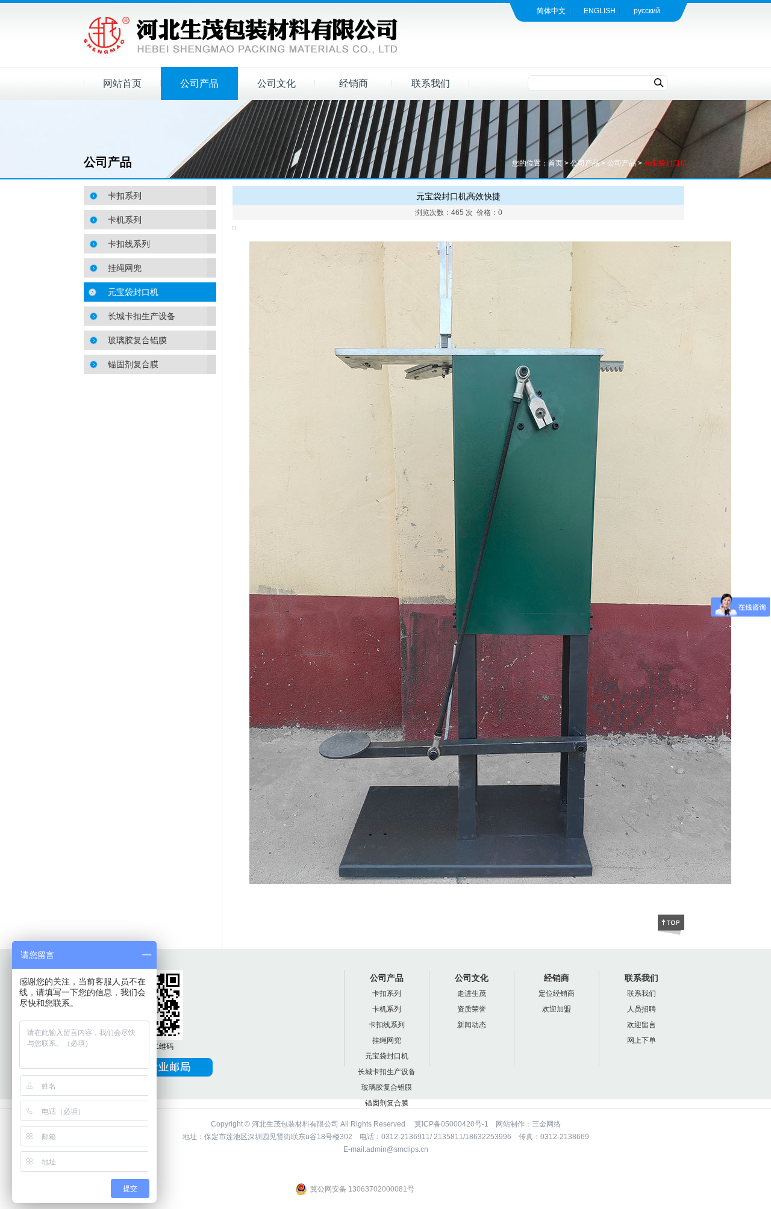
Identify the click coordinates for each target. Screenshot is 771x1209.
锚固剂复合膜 (133, 364)
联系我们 (430, 83)
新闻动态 (471, 1025)
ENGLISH (600, 11)
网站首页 (122, 83)
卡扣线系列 (129, 244)
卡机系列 (125, 220)
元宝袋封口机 (665, 163)
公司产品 (199, 83)
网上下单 (641, 1040)
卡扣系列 (125, 195)
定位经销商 (556, 993)
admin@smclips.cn (397, 1149)
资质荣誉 (471, 1009)
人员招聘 (641, 1009)
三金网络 (546, 1124)
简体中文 (551, 11)
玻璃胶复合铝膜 (137, 340)
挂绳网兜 (125, 268)
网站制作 (510, 1124)
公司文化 (276, 83)
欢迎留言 (641, 1025)
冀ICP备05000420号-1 (451, 1124)
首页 (555, 163)
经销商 (353, 83)
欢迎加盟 (556, 1009)
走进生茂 (471, 993)
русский (647, 11)
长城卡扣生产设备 (141, 316)
